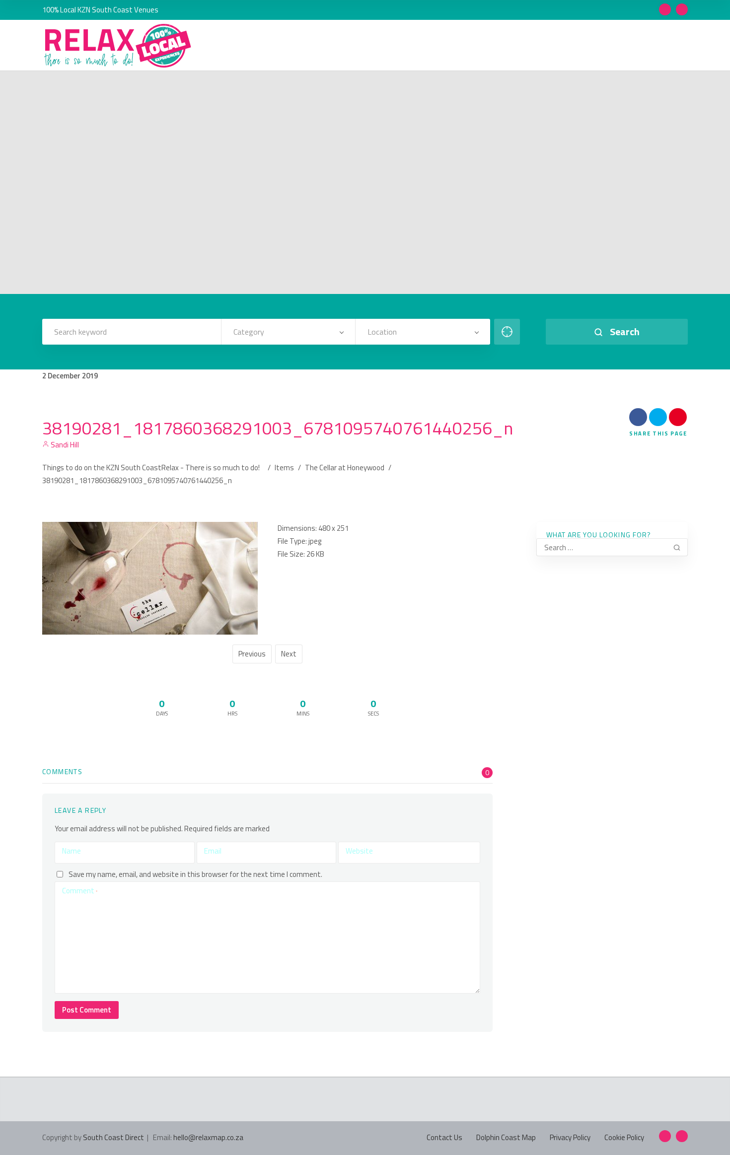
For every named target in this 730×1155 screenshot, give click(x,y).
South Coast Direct (113, 1137)
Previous (252, 653)
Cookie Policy (624, 1137)
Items (284, 467)
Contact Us (444, 1137)
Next (288, 653)
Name (71, 851)
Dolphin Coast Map (506, 1137)
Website (359, 851)
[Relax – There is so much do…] (118, 46)
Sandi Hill (64, 444)
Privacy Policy (570, 1137)
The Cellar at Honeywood (344, 467)
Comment (79, 890)
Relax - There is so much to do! (210, 467)
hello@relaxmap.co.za (208, 1137)
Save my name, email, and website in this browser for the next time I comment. (195, 874)
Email (212, 851)
